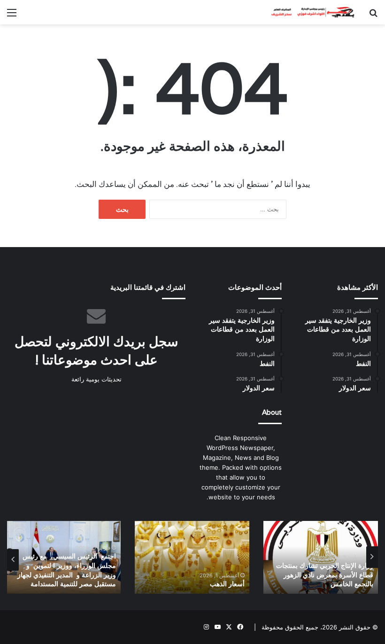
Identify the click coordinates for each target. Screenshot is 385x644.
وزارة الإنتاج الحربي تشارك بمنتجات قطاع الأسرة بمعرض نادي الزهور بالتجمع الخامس (324, 574)
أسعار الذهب (227, 584)
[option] (320, 557)
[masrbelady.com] (309, 12)
